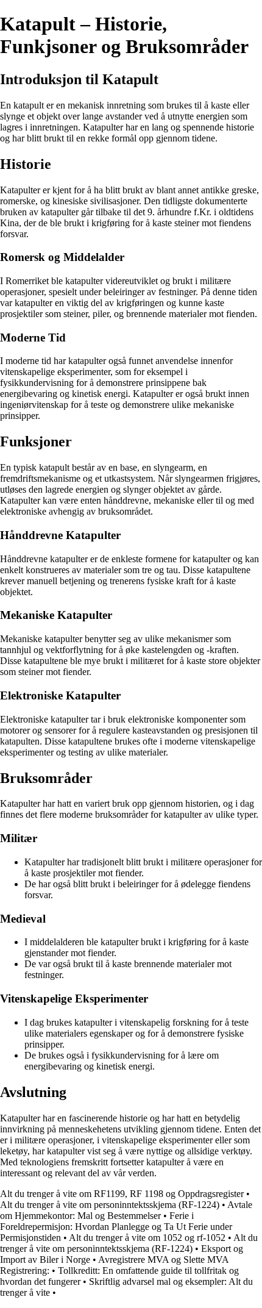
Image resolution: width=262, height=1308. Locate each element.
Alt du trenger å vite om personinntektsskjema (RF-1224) (109, 1204)
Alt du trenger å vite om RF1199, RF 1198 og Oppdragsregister (122, 1193)
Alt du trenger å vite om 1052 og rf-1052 (147, 1237)
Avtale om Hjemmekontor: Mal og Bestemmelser (126, 1210)
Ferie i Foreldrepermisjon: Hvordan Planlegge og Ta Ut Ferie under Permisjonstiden (116, 1226)
